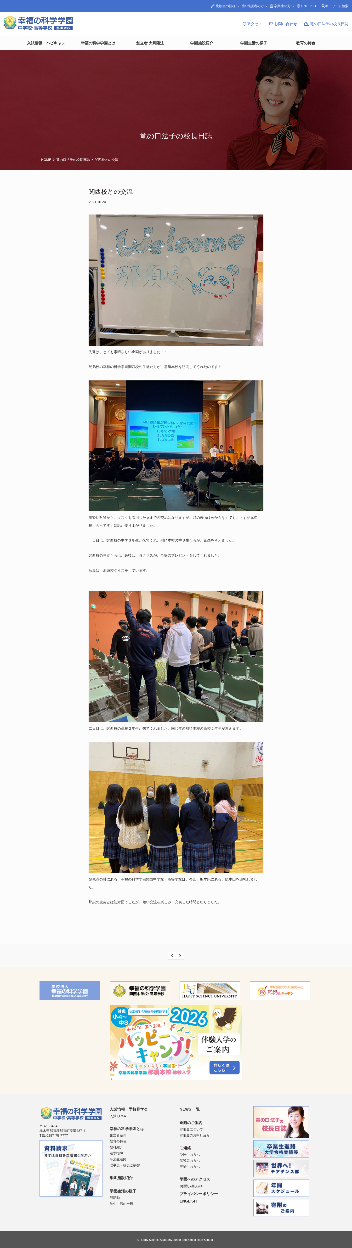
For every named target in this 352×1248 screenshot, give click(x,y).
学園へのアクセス (195, 1179)
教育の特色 (305, 43)
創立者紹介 (118, 1135)
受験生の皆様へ (227, 6)
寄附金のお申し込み (195, 1135)
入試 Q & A (118, 1116)
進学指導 (116, 1153)
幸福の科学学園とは (98, 43)
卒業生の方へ (283, 6)
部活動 (115, 1198)
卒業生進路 (118, 1159)
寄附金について (191, 1129)
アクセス (254, 24)
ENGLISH (308, 6)
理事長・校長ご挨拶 (125, 1165)
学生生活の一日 (121, 1204)
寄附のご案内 (191, 1123)
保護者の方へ (256, 6)
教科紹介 (116, 1147)
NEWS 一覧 (190, 1109)
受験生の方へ (190, 1155)
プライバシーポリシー (199, 1194)
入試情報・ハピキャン (46, 43)
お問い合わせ (285, 24)
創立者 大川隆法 (150, 43)
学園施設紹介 (201, 43)
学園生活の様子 (253, 43)
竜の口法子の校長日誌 (328, 24)
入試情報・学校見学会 (129, 1109)
